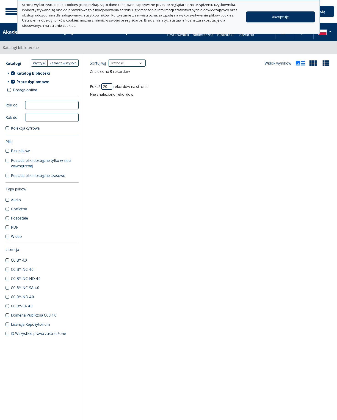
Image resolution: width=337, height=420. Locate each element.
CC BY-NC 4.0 (22, 269)
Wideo (16, 236)
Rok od (11, 105)
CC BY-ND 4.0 (22, 296)
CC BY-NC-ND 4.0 (26, 278)
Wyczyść (39, 63)
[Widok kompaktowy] (313, 63)
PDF (14, 227)
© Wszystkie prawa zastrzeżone (38, 333)
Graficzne (19, 208)
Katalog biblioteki (33, 73)
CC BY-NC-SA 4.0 (25, 287)
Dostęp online (25, 89)
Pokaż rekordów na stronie (119, 86)
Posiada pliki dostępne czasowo (38, 175)
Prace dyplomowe (33, 81)
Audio (16, 199)
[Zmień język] (324, 32)
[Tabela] (325, 63)
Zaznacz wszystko (63, 63)
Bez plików (20, 150)
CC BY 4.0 (19, 260)
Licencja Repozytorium (30, 324)
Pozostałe (19, 218)
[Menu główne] (11, 11)
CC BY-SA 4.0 (22, 306)
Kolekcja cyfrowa (25, 128)
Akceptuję (280, 16)
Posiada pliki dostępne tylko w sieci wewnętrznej (41, 163)
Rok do (11, 117)
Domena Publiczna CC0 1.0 (33, 315)
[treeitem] (42, 73)
